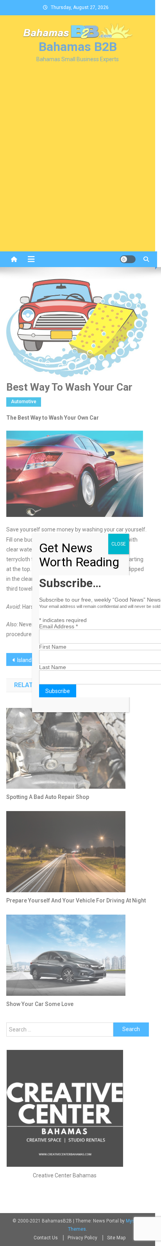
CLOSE (118, 544)
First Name (52, 647)
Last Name (52, 667)
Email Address (58, 626)
